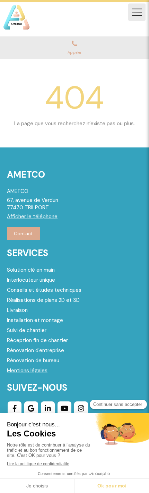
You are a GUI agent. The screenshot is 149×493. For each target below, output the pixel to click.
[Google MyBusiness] (31, 408)
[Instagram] (81, 408)
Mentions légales (27, 370)
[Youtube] (64, 408)
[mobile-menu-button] (137, 12)
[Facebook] (14, 408)
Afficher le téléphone (32, 216)
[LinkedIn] (48, 408)
